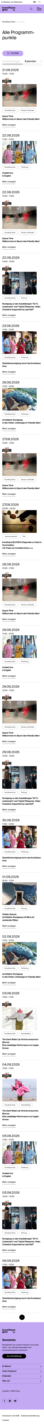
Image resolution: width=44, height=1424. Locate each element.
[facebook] (4, 1401)
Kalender (30, 61)
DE (34, 2)
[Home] (8, 9)
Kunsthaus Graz (8, 22)
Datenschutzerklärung (30, 1416)
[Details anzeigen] (22, 95)
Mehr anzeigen (9, 125)
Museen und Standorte (12, 2)
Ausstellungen (11, 61)
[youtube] (15, 1401)
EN (39, 2)
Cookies (5, 1420)
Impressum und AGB (10, 1416)
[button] (31, 9)
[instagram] (10, 1401)
